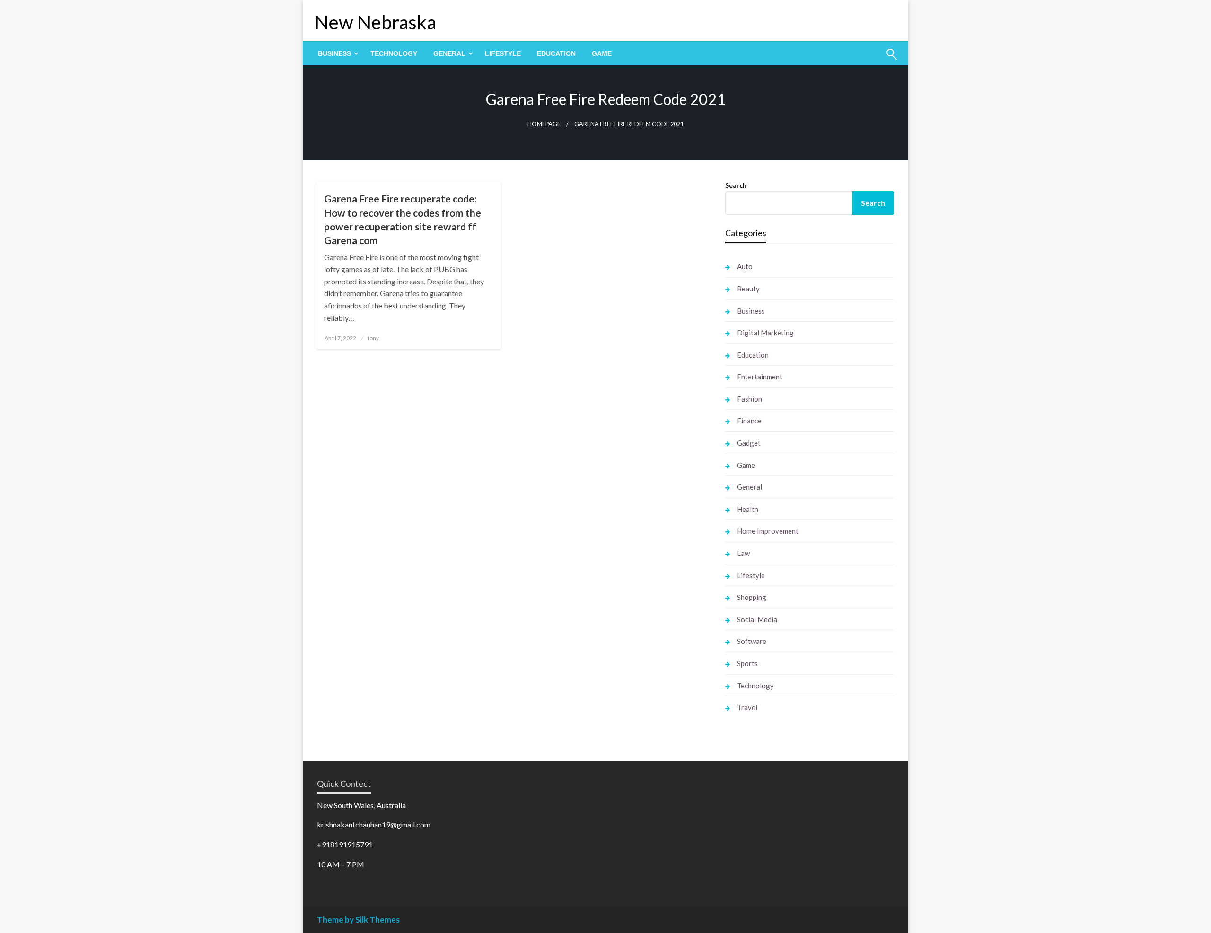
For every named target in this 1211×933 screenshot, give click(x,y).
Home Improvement (768, 531)
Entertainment (759, 376)
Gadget (749, 443)
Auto (745, 266)
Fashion (749, 399)
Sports (747, 663)
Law (743, 553)
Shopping (751, 597)
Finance (749, 420)
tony (373, 338)
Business (334, 53)
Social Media (757, 619)
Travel (747, 707)
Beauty (748, 288)
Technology (393, 53)
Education (556, 53)
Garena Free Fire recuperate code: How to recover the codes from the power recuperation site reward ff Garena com (402, 219)
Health (747, 509)
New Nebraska (375, 22)
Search (735, 185)
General (449, 53)
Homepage (544, 124)
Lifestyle (503, 53)
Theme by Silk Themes (358, 919)
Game (602, 53)
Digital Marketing (765, 332)
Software (751, 641)
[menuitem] (336, 53)
